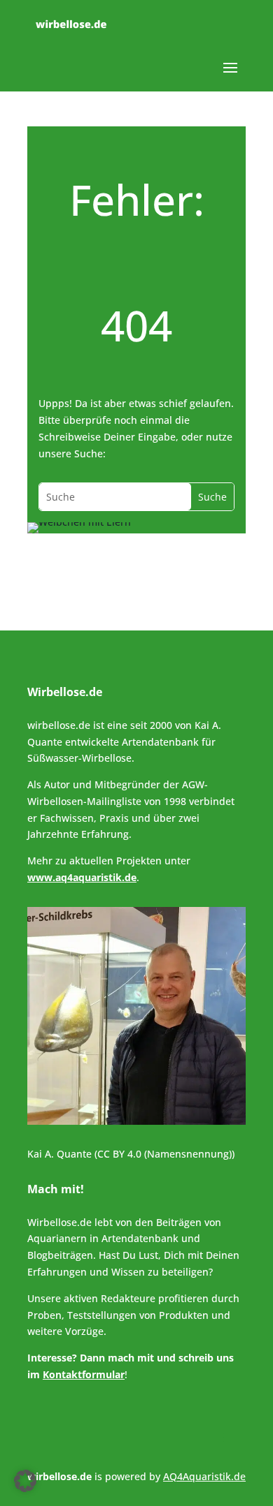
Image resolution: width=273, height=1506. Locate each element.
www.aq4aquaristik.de (81, 877)
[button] (25, 1481)
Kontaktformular (84, 1374)
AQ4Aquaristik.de (204, 1476)
